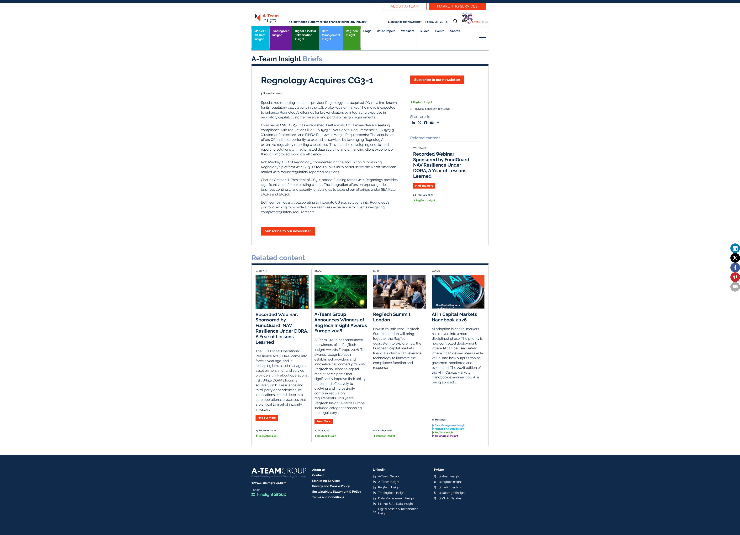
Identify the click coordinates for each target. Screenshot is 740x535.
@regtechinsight (450, 482)
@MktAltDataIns (450, 498)
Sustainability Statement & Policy (336, 491)
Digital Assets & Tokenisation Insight (305, 35)
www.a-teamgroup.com (268, 483)
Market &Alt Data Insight (260, 35)
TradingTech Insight (280, 33)
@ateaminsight (449, 476)
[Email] (735, 287)
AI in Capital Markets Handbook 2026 (454, 317)
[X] (735, 258)
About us (318, 470)
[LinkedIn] (735, 248)
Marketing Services (457, 6)
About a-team (405, 6)
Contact (318, 475)
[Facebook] (735, 267)
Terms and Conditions (328, 497)
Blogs (367, 31)
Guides (424, 31)
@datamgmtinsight (452, 493)
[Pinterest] (735, 277)
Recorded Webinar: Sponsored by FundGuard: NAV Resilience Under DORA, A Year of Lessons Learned (442, 165)
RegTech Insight (352, 33)
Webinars (407, 31)
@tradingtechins (450, 487)
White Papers (386, 31)
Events (439, 31)
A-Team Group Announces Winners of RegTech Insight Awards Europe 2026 (340, 322)
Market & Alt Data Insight (449, 429)
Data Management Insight (331, 35)
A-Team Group (388, 476)
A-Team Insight (388, 482)
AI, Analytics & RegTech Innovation (430, 108)
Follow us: (431, 21)
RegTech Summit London (391, 317)
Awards (455, 31)
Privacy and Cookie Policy (331, 486)
